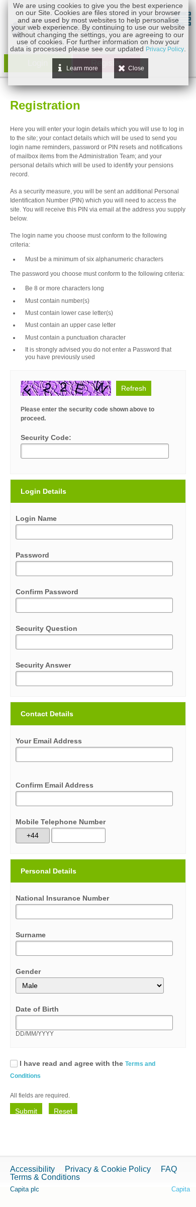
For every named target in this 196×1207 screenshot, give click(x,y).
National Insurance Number (62, 898)
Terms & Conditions (45, 1177)
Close (136, 68)
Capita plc (24, 1189)
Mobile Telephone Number (61, 822)
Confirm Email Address (54, 785)
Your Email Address (49, 741)
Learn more (82, 68)
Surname (31, 935)
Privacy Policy (165, 49)
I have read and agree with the (82, 1069)
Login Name (36, 518)
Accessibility (32, 1169)
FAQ (169, 1169)
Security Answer (43, 665)
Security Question (46, 628)
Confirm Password (47, 592)
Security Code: (46, 437)
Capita (180, 1189)
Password (32, 555)
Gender (28, 971)
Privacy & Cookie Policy (108, 1169)
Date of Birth (37, 1009)
